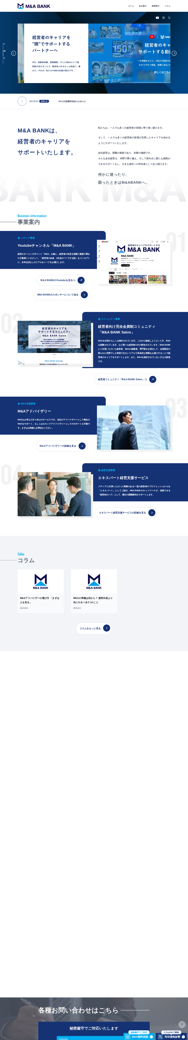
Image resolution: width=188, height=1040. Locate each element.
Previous (13, 53)
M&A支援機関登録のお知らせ (72, 101)
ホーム (131, 6)
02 (4, 51)
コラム (167, 6)
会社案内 (142, 6)
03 (5, 58)
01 (4, 44)
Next (174, 53)
